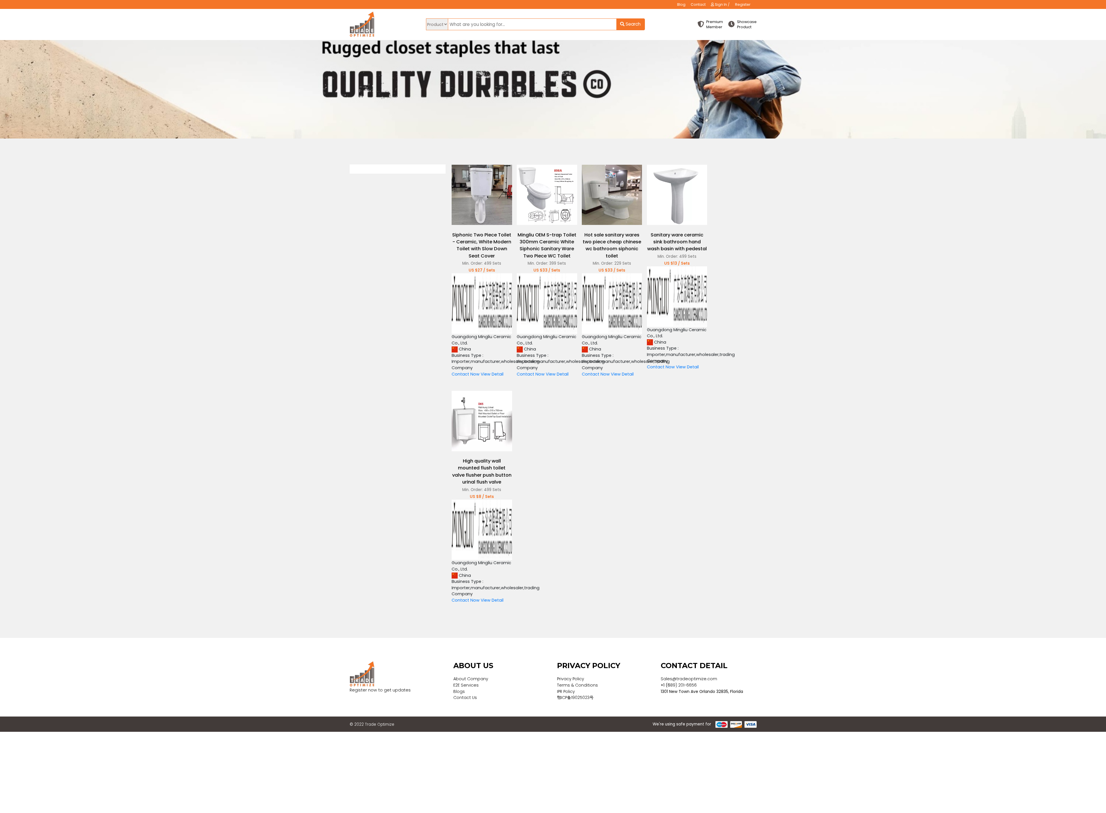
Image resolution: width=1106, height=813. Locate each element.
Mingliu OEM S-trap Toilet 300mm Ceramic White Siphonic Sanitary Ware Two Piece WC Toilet (547, 245)
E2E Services (466, 685)
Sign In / (722, 4)
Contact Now (466, 374)
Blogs (459, 691)
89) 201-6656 (683, 685)
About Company (470, 679)
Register (743, 4)
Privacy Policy (570, 679)
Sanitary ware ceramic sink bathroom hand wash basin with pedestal (677, 242)
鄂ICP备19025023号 (575, 697)
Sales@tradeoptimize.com (689, 679)
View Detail (492, 374)
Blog (681, 4)
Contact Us (465, 697)
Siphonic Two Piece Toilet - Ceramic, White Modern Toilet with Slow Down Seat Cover (481, 245)
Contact (698, 4)
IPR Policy (566, 691)
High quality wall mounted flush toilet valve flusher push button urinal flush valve (482, 471)
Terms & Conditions (577, 685)
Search (632, 24)
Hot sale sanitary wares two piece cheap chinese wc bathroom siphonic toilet (612, 245)
